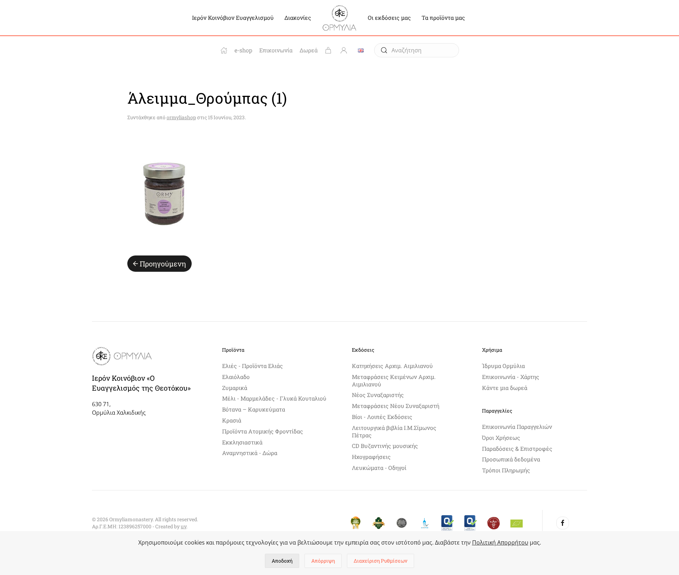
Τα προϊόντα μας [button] (443, 17)
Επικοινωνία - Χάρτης (510, 376)
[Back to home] (339, 18)
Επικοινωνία (275, 50)
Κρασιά (231, 420)
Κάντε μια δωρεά (504, 387)
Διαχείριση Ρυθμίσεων (380, 560)
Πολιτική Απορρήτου (500, 542)
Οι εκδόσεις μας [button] (389, 17)
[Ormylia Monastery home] (223, 50)
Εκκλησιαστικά (242, 442)
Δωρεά (309, 50)
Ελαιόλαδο (236, 376)
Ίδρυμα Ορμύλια (503, 365)
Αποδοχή (282, 560)
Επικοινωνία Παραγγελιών (517, 426)
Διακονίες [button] (297, 17)
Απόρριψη (323, 560)
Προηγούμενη (163, 263)
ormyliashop (181, 117)
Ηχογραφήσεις (371, 456)
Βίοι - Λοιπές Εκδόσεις (382, 416)
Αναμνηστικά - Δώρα (249, 452)
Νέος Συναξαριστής (378, 394)
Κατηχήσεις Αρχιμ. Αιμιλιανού (392, 365)
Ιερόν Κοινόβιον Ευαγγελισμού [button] (233, 17)
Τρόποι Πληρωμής (506, 470)
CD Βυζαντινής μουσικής (385, 445)
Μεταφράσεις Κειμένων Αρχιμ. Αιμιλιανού (394, 380)
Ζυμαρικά (234, 387)
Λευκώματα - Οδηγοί (379, 467)
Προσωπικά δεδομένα (511, 459)
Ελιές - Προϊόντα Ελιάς (252, 365)
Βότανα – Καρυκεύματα (253, 409)
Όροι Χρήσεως (501, 437)
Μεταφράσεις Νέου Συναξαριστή (395, 405)
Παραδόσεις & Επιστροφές (517, 448)
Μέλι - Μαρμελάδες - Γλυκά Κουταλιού (274, 398)
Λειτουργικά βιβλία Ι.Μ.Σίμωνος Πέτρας (394, 431)
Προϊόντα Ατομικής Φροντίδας (262, 431)
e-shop (243, 50)
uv (183, 526)
